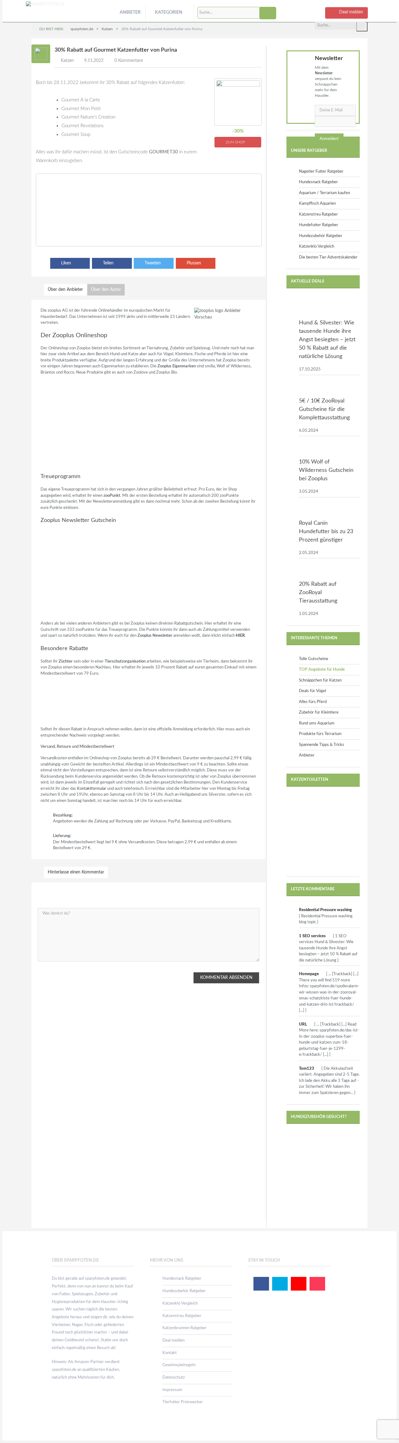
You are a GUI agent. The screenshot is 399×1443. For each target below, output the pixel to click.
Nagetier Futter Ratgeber (321, 172)
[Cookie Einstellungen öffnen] (13, 1435)
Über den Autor (106, 289)
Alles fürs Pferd (313, 702)
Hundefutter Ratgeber (318, 225)
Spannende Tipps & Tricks (321, 745)
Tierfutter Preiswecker (182, 1402)
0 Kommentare (128, 60)
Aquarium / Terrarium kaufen (324, 193)
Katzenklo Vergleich (316, 246)
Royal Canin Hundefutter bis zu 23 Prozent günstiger (326, 531)
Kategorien (168, 12)
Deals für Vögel (312, 691)
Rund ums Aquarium (316, 723)
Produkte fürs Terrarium (320, 734)
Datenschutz (173, 1378)
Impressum (172, 1390)
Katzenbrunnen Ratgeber (184, 1328)
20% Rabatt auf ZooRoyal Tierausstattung (318, 592)
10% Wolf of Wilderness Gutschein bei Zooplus (326, 470)
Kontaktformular (91, 789)
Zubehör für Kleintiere (319, 712)
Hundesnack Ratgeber (318, 182)
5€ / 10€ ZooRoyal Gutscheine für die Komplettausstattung (324, 409)
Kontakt (169, 1353)
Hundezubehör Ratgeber (320, 236)
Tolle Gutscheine (313, 659)
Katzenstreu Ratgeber (318, 214)
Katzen (67, 60)
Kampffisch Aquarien (317, 204)
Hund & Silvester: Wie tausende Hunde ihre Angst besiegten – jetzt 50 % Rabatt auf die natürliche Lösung (327, 339)
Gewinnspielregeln (178, 1365)
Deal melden (173, 1340)
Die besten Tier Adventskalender (328, 257)
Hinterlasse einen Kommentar (76, 872)
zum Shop (236, 142)
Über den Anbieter (65, 289)
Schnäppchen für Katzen (320, 680)
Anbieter (130, 12)
